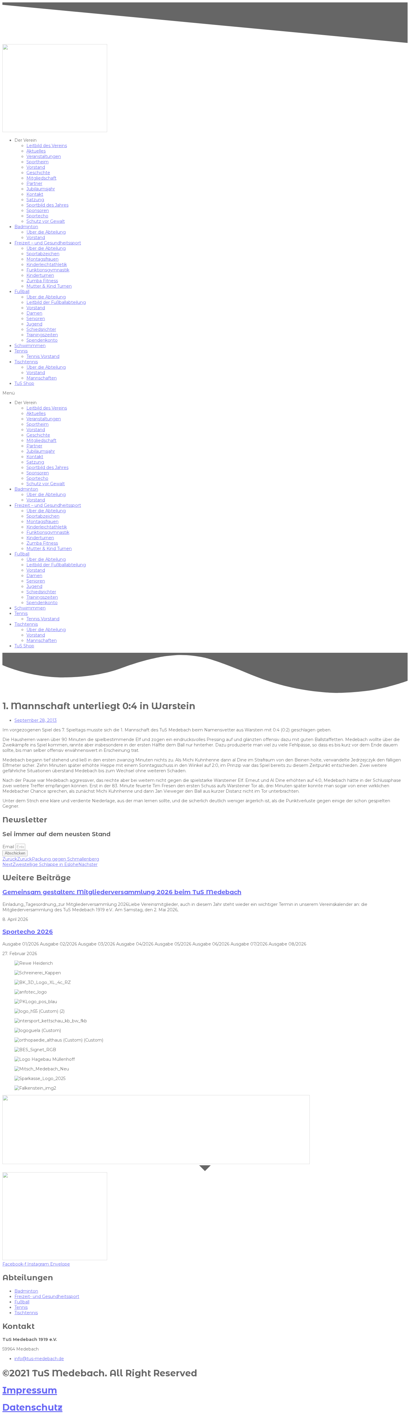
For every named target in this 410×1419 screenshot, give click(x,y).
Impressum (29, 1390)
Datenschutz (32, 1407)
